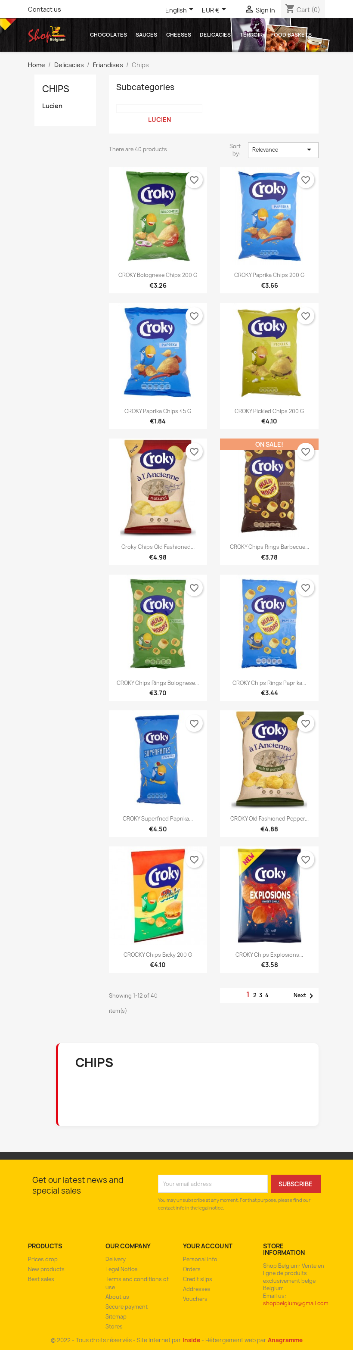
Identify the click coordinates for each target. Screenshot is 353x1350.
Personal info (200, 1259)
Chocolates (108, 34)
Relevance (283, 149)
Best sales (41, 1279)
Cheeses (178, 34)
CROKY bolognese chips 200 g (157, 275)
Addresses (197, 1289)
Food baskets (291, 34)
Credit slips (197, 1279)
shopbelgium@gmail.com (295, 1303)
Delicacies (215, 34)
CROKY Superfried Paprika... (158, 818)
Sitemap (116, 1316)
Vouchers (195, 1299)
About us (117, 1296)
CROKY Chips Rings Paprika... (269, 683)
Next (305, 996)
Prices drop (43, 1259)
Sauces (146, 34)
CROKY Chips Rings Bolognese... (158, 683)
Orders (192, 1269)
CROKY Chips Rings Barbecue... (269, 547)
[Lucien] (159, 108)
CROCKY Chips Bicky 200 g (158, 954)
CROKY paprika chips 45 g (157, 411)
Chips (55, 89)
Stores (114, 1326)
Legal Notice (121, 1269)
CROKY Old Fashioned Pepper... (269, 818)
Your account (207, 1246)
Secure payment (126, 1306)
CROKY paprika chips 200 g (269, 275)
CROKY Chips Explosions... (269, 954)
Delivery (115, 1259)
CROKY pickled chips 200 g (269, 411)
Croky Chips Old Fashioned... (158, 547)
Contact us (44, 9)
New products (46, 1269)
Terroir (251, 34)
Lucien (52, 106)
